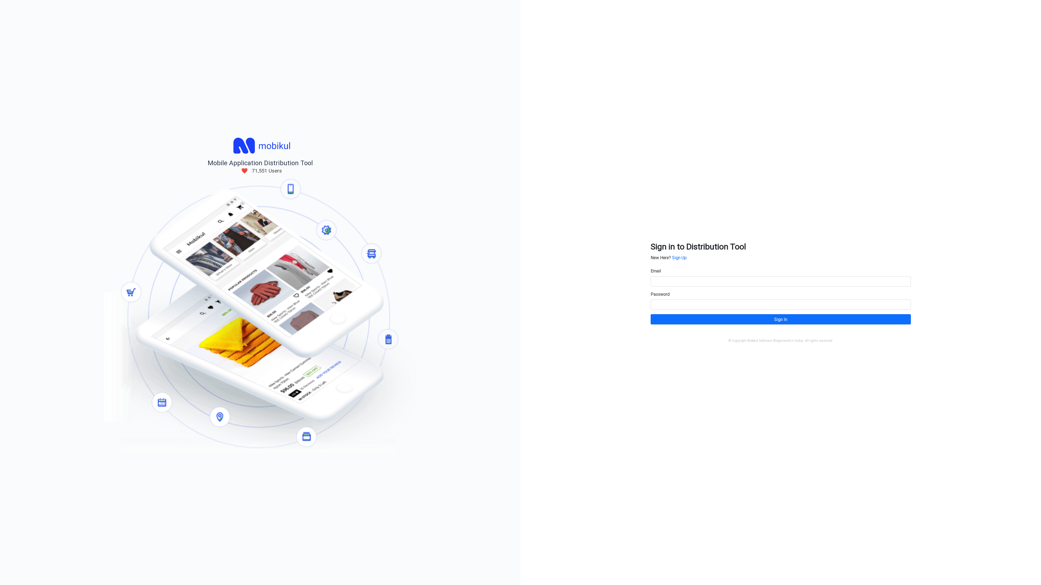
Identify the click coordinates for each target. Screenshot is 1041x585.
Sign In (780, 319)
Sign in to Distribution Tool (698, 247)
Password (660, 294)
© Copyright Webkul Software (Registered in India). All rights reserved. (780, 341)
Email (656, 271)
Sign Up (679, 257)
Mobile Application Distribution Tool (260, 163)
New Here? (669, 257)
